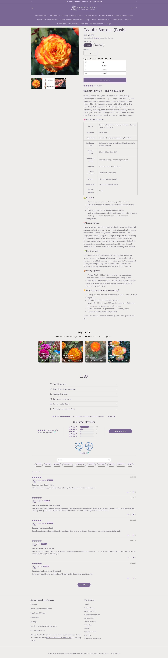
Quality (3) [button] (121, 465)
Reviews (87, 628)
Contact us (88, 625)
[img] (37, 477)
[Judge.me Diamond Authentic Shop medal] (79, 446)
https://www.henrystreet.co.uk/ (58, 638)
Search (86, 604)
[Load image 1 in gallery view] (36, 83)
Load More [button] (84, 585)
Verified (83, 453)
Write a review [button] (120, 431)
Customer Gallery (90, 632)
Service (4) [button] (101, 465)
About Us (87, 635)
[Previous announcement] (31, 2)
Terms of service (104, 653)
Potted (88, 45)
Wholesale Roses (90, 621)
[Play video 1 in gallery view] (60, 83)
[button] (33, 8)
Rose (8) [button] (38, 465)
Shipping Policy (90, 611)
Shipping (96, 38)
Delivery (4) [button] (80, 465)
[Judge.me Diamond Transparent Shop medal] (89, 446)
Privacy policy (93, 653)
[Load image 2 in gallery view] (48, 83)
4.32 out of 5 (53, 430)
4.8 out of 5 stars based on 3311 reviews (88, 416)
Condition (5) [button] (68, 465)
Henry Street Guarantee (92, 638)
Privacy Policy (89, 618)
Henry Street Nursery (59, 653)
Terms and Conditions (92, 615)
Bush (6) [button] (48, 465)
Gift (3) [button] (111, 465)
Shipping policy (115, 653)
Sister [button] (130, 465)
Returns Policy (89, 608)
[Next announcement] (137, 2)
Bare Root (98, 45)
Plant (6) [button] (57, 465)
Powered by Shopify (72, 653)
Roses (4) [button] (91, 465)
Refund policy (83, 653)
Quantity (86, 49)
